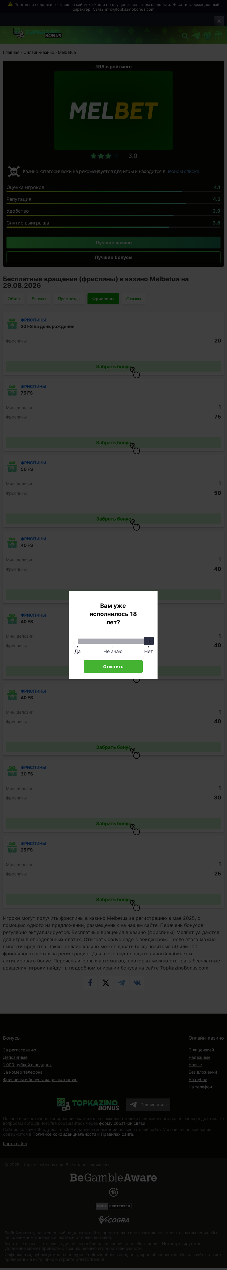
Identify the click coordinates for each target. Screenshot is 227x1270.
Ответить (113, 666)
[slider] (149, 641)
